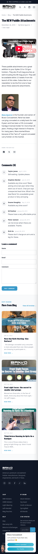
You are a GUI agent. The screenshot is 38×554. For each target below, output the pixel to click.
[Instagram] (4, 483)
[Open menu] (34, 7)
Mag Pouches (7, 511)
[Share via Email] (14, 152)
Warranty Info (7, 524)
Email (3, 258)
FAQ (4, 521)
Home (4, 15)
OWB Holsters (7, 502)
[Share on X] (9, 152)
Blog (9, 15)
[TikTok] (20, 483)
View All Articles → (29, 306)
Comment (5, 267)
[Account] (25, 7)
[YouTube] (9, 483)
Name (4, 248)
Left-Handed (7, 508)
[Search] (20, 7)
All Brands (24, 511)
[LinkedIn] (25, 483)
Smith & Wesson (26, 505)
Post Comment (9, 288)
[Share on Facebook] (4, 152)
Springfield (24, 508)
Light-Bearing (7, 505)
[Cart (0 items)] (29, 7)
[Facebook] (14, 483)
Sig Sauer (23, 502)
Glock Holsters (25, 499)
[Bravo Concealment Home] (9, 7)
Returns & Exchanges (10, 527)
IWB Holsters (7, 499)
